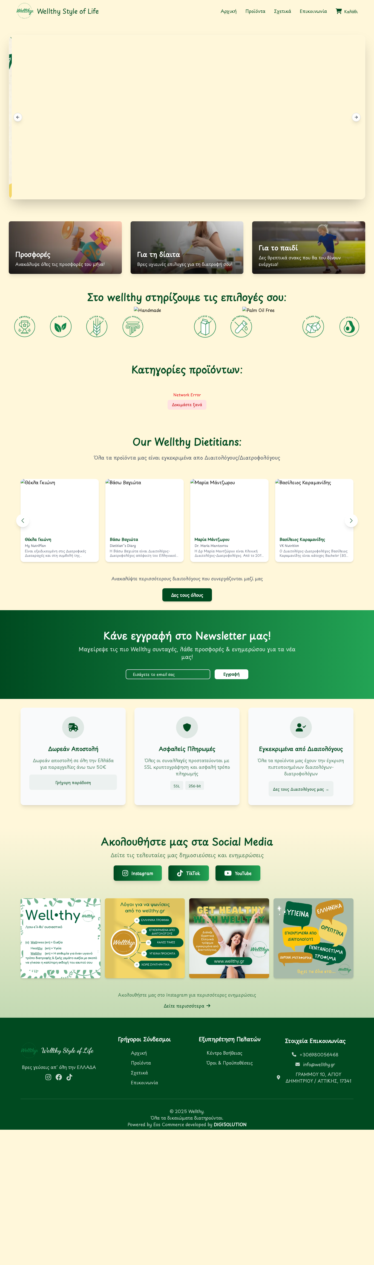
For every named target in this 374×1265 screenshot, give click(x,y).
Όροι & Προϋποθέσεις (230, 1062)
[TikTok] (69, 1076)
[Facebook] (59, 1076)
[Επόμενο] (351, 520)
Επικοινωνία (313, 11)
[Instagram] (48, 1076)
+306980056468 (319, 1054)
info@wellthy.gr (319, 1064)
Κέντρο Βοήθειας (224, 1052)
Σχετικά (282, 11)
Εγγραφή (231, 674)
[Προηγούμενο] (22, 520)
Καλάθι (351, 12)
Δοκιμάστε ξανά (187, 405)
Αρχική (229, 11)
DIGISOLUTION (230, 1124)
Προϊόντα (255, 11)
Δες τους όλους (187, 595)
